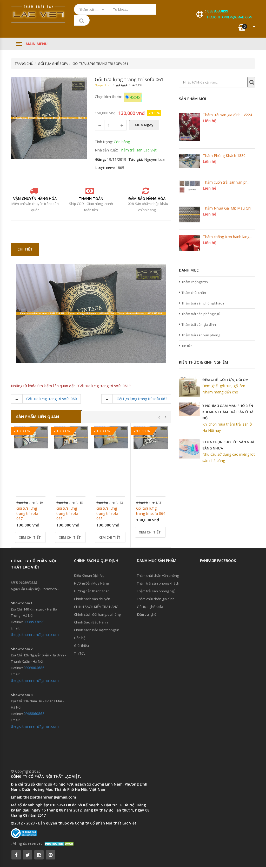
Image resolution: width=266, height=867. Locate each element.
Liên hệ (79, 637)
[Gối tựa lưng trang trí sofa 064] (151, 437)
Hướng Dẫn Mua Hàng (91, 583)
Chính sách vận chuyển (92, 599)
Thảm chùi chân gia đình (156, 599)
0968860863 (34, 713)
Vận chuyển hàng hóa (35, 198)
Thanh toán (91, 198)
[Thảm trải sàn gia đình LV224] (189, 127)
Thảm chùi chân (194, 292)
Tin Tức (79, 653)
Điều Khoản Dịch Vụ (89, 575)
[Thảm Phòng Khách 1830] (189, 161)
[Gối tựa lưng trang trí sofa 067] (31, 437)
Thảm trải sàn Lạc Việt (138, 150)
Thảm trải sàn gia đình (199, 324)
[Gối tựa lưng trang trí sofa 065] (111, 437)
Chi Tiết (25, 249)
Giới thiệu (81, 645)
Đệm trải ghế (146, 614)
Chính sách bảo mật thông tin (96, 630)
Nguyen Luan (103, 85)
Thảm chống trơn (195, 282)
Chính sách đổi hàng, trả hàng (97, 614)
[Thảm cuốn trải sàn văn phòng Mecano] (189, 187)
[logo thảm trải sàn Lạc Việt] (38, 13)
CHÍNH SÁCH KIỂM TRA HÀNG (96, 606)
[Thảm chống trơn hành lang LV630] (189, 243)
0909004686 (34, 667)
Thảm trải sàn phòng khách (203, 303)
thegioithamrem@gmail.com (228, 17)
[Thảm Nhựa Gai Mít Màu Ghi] (189, 214)
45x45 (135, 97)
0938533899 (217, 11)
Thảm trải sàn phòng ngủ (201, 313)
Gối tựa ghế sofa (150, 606)
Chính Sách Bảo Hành (91, 622)
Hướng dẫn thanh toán (92, 591)
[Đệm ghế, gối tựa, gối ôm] (189, 387)
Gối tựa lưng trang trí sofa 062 (142, 398)
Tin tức (187, 345)
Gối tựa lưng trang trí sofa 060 (51, 398)
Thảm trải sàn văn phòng (201, 335)
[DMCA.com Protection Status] (60, 843)
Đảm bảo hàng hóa (146, 198)
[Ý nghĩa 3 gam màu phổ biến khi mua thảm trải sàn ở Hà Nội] (189, 409)
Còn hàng (122, 141)
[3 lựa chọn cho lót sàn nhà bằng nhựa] (189, 449)
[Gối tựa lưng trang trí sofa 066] (71, 437)
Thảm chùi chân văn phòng (158, 575)
